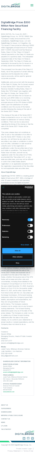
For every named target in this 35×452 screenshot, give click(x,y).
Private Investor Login (24, 449)
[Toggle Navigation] (32, 5)
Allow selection (17, 257)
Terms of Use (28, 451)
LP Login (4, 426)
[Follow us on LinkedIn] (24, 439)
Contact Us (5, 419)
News (3, 422)
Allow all (17, 250)
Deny (17, 263)
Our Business (6, 408)
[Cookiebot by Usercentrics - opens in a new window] (25, 187)
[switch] (30, 225)
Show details (25, 245)
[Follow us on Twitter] (32, 439)
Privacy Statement (14, 451)
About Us (4, 405)
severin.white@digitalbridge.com (13, 372)
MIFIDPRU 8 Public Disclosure (12, 415)
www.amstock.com (8, 391)
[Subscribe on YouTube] (28, 438)
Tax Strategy (6, 429)
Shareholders (6, 412)
